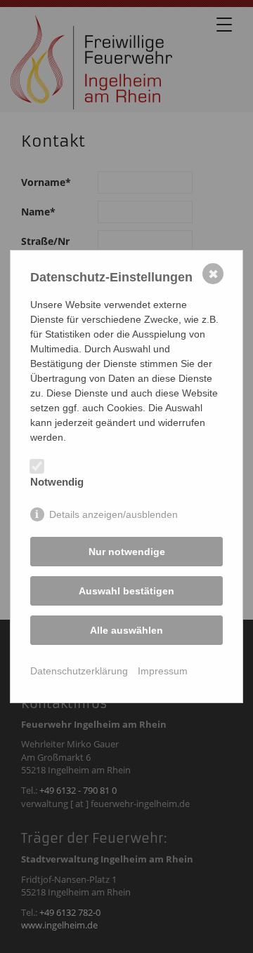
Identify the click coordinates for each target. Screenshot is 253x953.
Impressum (163, 671)
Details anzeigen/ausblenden (113, 514)
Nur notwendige (127, 551)
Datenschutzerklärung (79, 671)
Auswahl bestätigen (126, 591)
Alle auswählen (126, 630)
